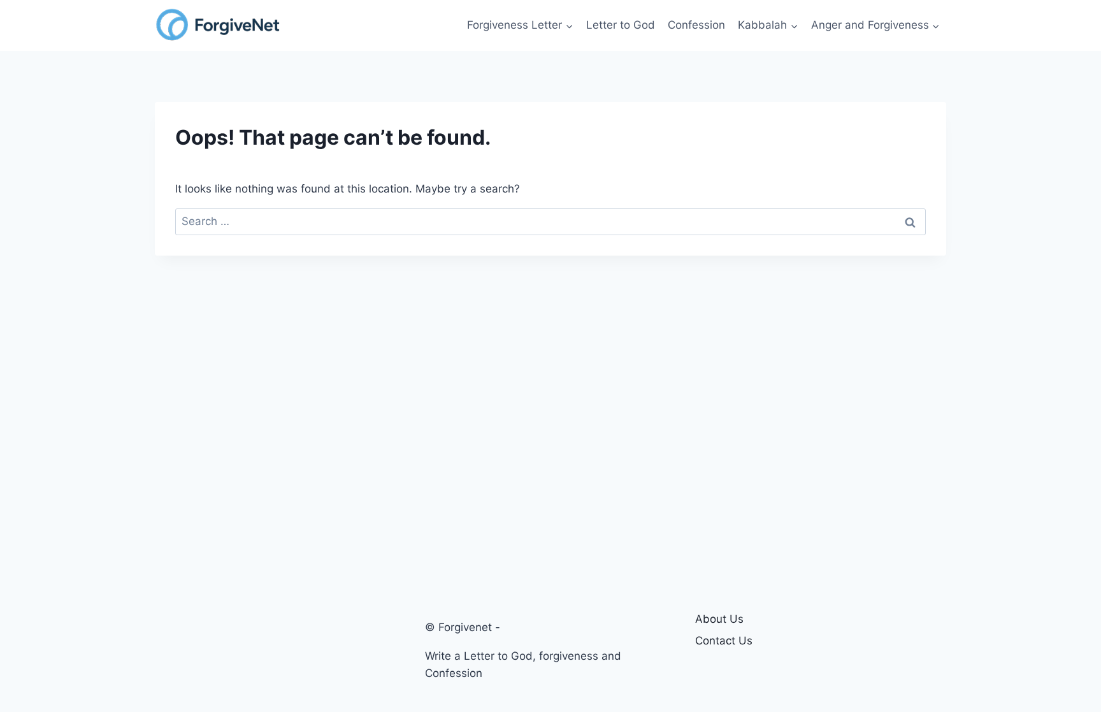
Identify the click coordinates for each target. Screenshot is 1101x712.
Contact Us (723, 640)
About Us (719, 619)
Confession (696, 24)
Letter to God (620, 24)
